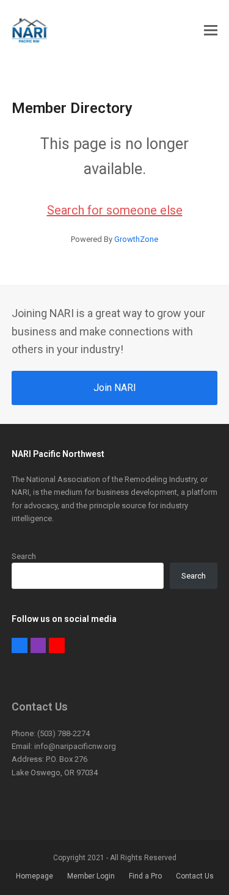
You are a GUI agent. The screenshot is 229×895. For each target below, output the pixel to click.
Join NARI (114, 387)
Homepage (34, 876)
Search (24, 556)
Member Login (91, 876)
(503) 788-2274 (63, 733)
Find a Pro (145, 876)
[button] (210, 30)
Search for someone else (115, 210)
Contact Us (195, 876)
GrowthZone (136, 239)
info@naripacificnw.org (75, 746)
